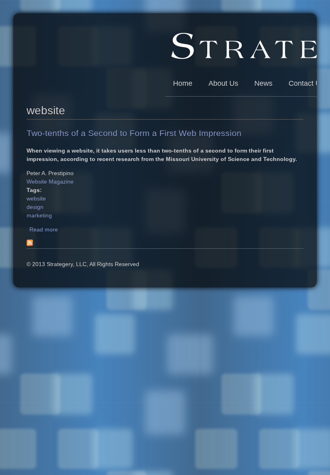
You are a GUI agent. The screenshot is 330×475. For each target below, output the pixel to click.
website (36, 198)
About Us (223, 83)
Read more (43, 229)
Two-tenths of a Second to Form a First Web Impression (134, 133)
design (35, 207)
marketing (39, 215)
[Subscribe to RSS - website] (30, 244)
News (263, 83)
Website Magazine (50, 181)
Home (182, 83)
